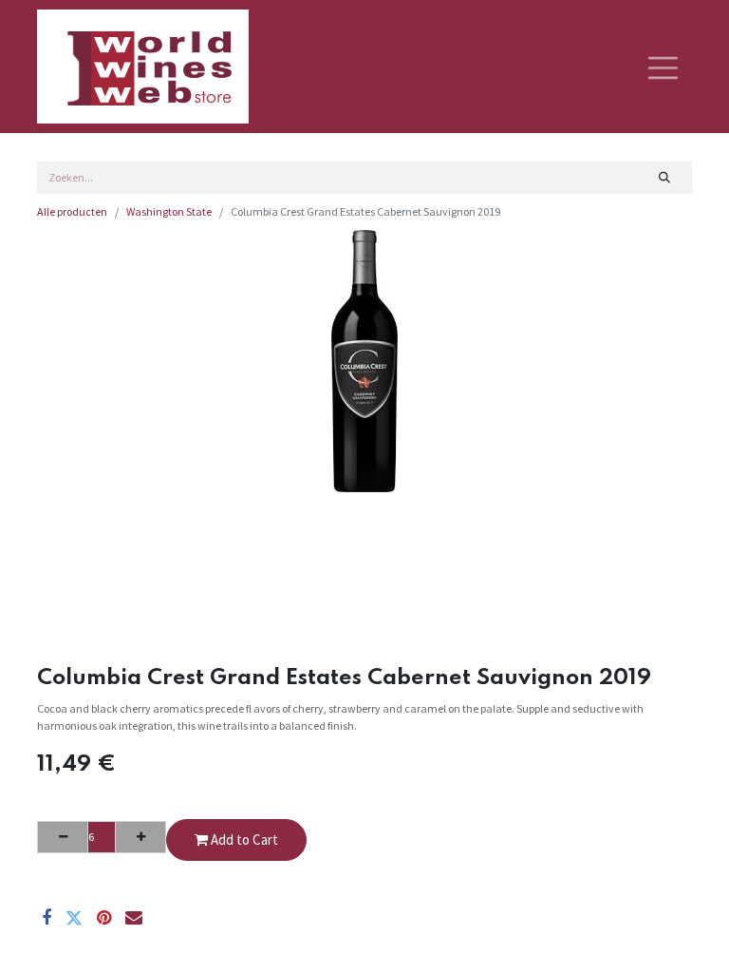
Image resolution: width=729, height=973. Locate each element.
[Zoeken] (665, 178)
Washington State (169, 211)
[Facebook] (46, 917)
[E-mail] (133, 917)
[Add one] (140, 837)
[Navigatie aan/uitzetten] (663, 66)
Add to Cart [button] (243, 839)
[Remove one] (62, 837)
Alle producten (72, 211)
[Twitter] (74, 917)
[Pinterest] (104, 917)
